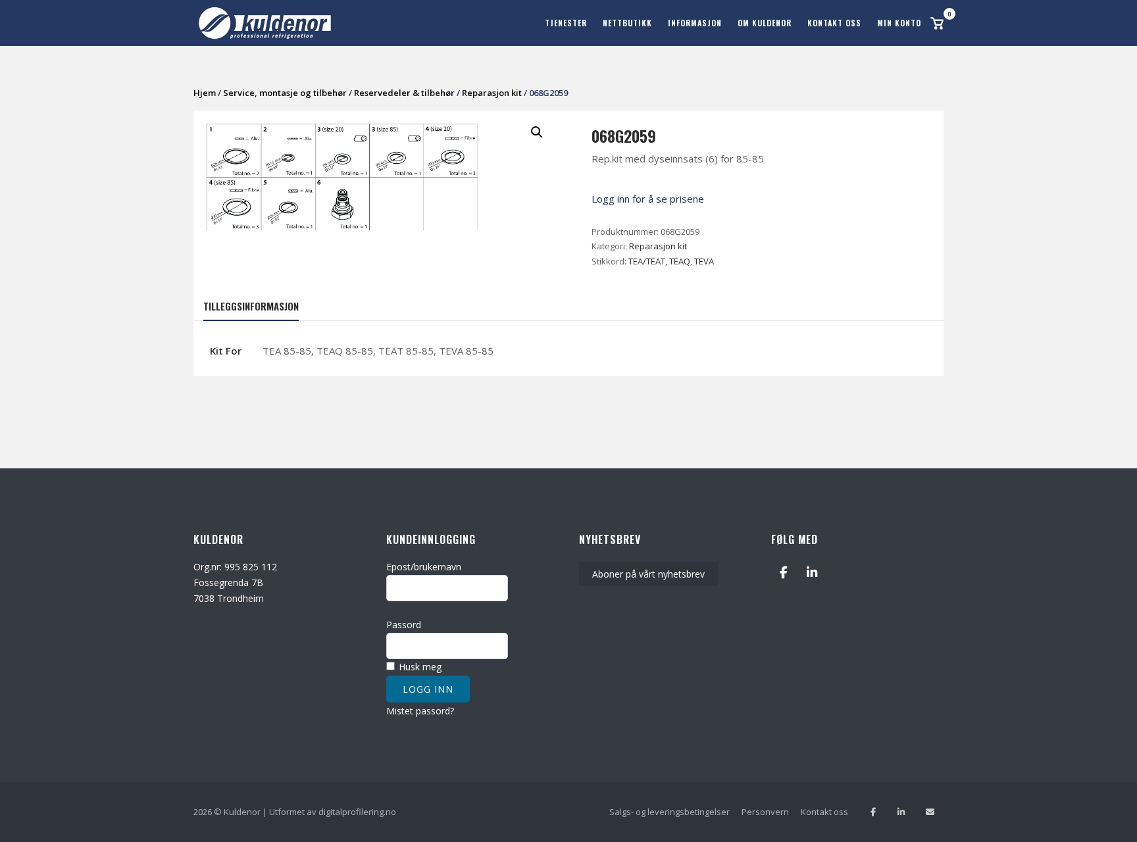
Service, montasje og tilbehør (285, 93)
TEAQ (679, 261)
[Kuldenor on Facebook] (783, 572)
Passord (403, 624)
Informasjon (695, 22)
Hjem (204, 93)
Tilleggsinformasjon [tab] (251, 306)
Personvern (765, 812)
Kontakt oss (834, 22)
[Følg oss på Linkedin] (901, 812)
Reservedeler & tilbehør (404, 93)
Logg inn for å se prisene (648, 198)
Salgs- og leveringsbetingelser (669, 812)
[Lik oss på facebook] (873, 812)
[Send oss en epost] (930, 812)
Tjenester (566, 22)
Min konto (899, 22)
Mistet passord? (420, 711)
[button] (537, 132)
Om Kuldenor (765, 22)
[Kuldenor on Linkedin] (812, 572)
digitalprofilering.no (357, 812)
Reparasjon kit (492, 93)
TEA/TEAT (646, 261)
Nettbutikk (627, 22)
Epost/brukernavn (423, 566)
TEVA (704, 261)
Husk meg (419, 666)
